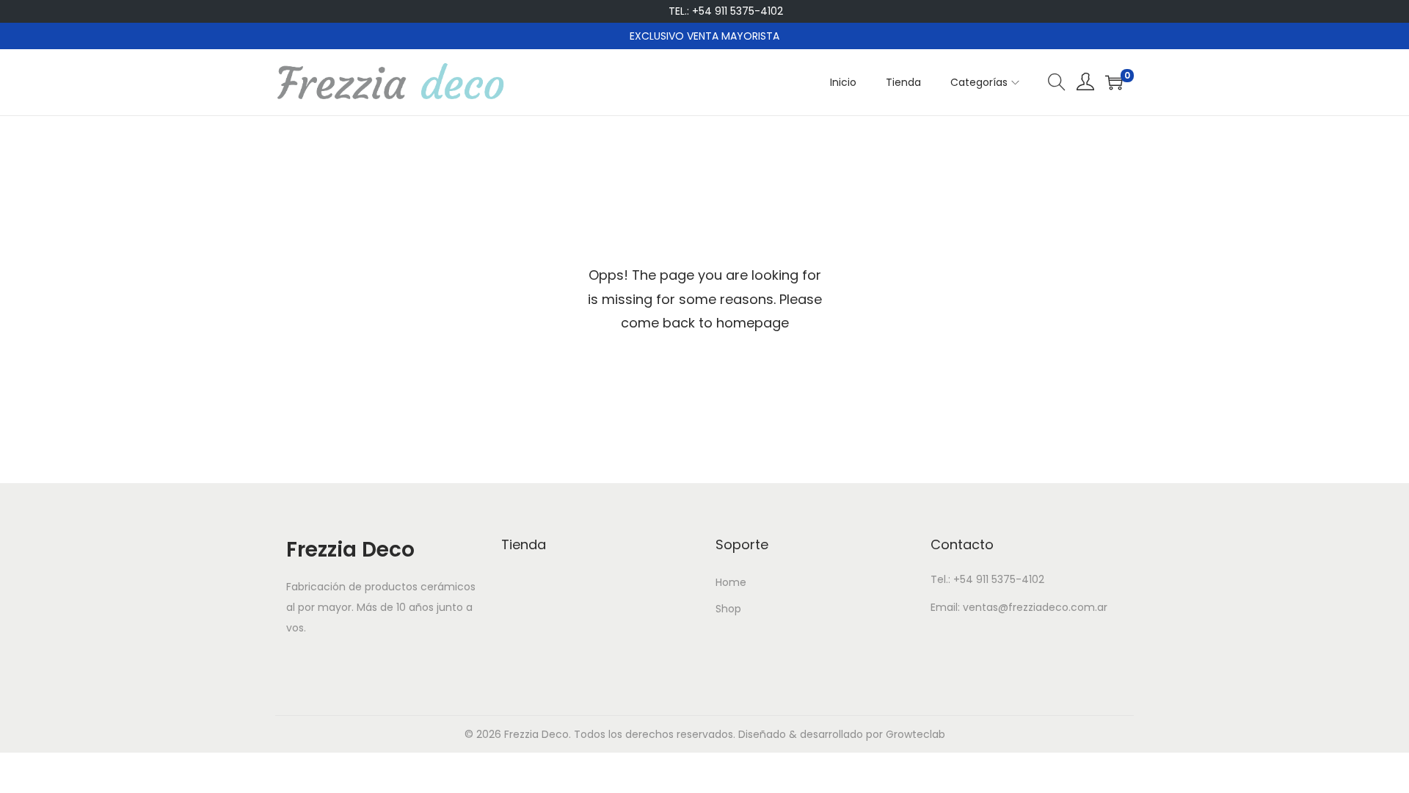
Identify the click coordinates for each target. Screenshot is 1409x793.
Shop (728, 608)
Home (731, 582)
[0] (1114, 82)
